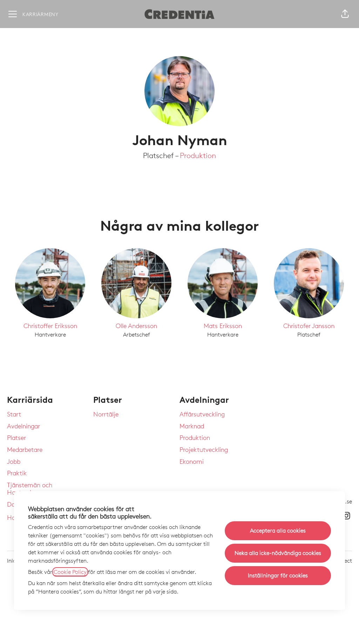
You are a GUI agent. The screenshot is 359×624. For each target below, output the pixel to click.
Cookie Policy (70, 572)
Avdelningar (23, 426)
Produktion (198, 155)
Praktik (17, 473)
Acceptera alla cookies (278, 530)
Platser (16, 437)
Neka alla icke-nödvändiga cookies (278, 553)
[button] (345, 14)
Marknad (192, 426)
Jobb (13, 461)
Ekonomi (192, 461)
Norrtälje (105, 414)
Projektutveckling (204, 449)
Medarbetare (24, 449)
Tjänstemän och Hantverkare (29, 488)
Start (14, 414)
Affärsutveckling (202, 414)
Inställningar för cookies (278, 575)
